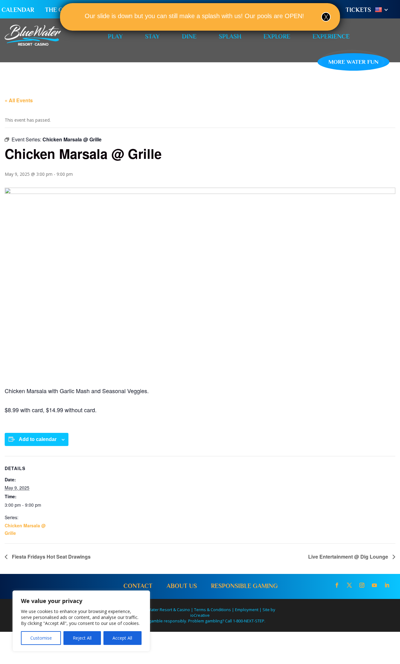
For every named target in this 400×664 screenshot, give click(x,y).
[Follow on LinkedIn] (387, 585)
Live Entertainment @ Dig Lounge (348, 556)
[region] (81, 621)
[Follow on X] (349, 585)
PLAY (115, 36)
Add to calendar (38, 439)
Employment (246, 609)
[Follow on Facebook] (337, 585)
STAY (152, 36)
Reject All (82, 638)
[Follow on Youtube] (374, 585)
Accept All (122, 638)
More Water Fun (353, 61)
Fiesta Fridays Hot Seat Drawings (51, 556)
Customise (41, 638)
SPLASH (230, 36)
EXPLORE (276, 36)
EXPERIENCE (331, 36)
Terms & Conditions (212, 609)
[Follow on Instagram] (362, 585)
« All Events (19, 100)
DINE (189, 36)
